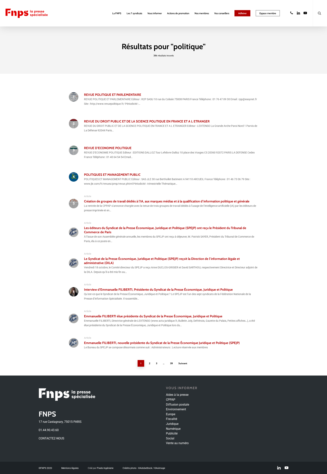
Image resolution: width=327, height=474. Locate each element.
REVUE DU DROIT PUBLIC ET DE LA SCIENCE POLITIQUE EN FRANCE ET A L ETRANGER (147, 121)
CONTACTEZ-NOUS (51, 438)
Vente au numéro (177, 443)
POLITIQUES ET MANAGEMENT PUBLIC (112, 175)
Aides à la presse (177, 395)
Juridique (172, 424)
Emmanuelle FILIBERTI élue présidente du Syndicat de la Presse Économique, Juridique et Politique (153, 316)
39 (171, 363)
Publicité (172, 433)
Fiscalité (171, 419)
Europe (170, 414)
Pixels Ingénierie (105, 468)
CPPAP (170, 399)
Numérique (173, 429)
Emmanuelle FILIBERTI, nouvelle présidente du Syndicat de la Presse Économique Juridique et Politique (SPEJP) (162, 343)
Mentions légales (70, 468)
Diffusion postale (177, 404)
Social (170, 438)
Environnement (176, 409)
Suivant (182, 363)
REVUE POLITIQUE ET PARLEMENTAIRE (112, 95)
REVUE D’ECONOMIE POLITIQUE (108, 148)
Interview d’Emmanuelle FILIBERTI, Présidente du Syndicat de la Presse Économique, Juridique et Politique (158, 289)
